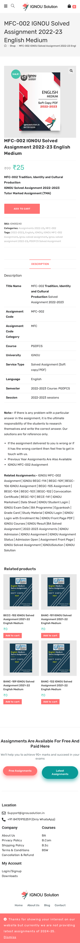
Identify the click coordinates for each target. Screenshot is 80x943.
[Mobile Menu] (6, 6)
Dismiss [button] (10, 937)
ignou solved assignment (33, 237)
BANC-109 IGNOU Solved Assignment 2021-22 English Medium (18, 685)
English (29, 232)
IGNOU (38, 232)
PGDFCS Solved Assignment (45, 241)
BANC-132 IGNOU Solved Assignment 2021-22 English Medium (56, 685)
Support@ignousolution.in (26, 813)
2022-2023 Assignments (40, 529)
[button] (71, 71)
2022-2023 (17, 232)
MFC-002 (51, 228)
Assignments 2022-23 (31, 228)
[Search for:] (11, 6)
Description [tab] (40, 264)
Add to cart (22, 208)
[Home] (5, 45)
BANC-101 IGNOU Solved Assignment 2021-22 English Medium (56, 619)
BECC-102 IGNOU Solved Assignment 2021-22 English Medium (18, 619)
